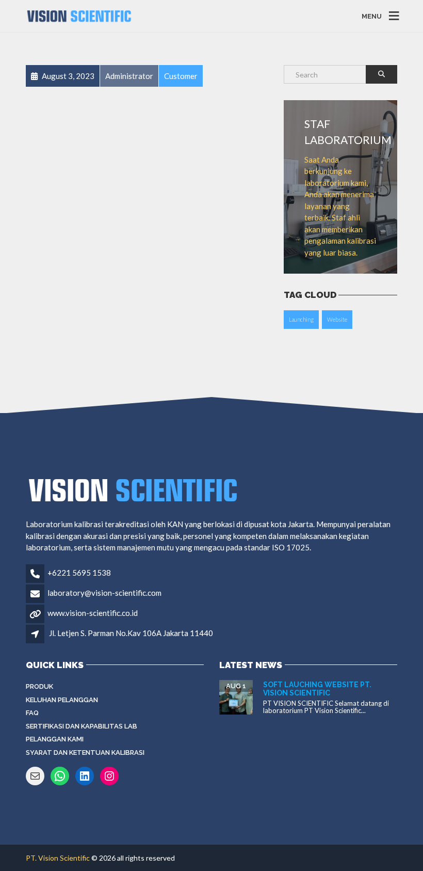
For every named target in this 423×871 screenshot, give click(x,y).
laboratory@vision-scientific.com (104, 592)
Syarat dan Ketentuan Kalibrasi (85, 752)
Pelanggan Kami (55, 739)
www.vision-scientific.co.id (92, 612)
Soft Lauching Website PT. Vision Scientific (317, 688)
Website (337, 319)
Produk (39, 686)
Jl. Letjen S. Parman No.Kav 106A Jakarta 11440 (131, 633)
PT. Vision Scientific (58, 857)
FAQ (32, 713)
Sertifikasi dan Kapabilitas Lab (81, 726)
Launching (301, 319)
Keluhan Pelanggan (62, 700)
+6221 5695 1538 (79, 572)
